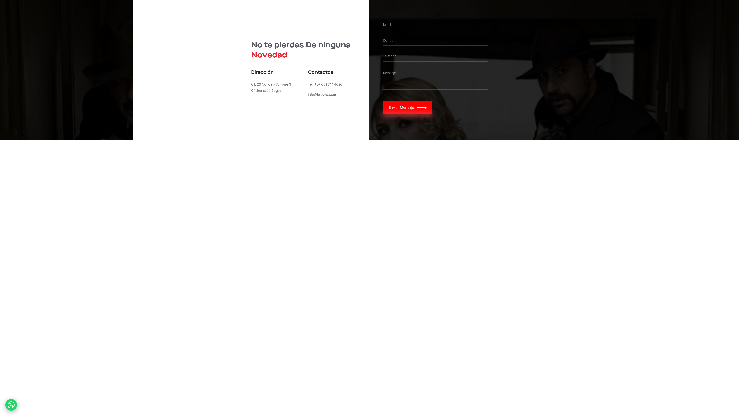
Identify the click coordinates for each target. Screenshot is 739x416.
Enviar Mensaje (401, 107)
